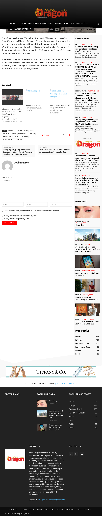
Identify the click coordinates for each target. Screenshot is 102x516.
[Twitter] (63, 135)
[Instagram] (76, 454)
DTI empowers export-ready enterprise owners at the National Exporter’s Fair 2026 (87, 159)
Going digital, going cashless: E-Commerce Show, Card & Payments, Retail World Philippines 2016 (18, 152)
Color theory (80, 225)
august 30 (32, 133)
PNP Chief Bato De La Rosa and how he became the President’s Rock (54, 151)
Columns (79, 509)
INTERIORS (79, 244)
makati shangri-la (8, 139)
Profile (78, 295)
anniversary (6, 133)
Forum (77, 271)
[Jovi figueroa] (7, 166)
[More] (69, 135)
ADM (31, 130)
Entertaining (69, 509)
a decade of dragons (22, 130)
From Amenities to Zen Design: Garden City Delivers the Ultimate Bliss (87, 249)
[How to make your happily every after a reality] (60, 95)
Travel (24, 509)
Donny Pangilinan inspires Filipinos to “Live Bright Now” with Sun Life (86, 122)
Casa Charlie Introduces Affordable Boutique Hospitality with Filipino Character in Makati (85, 96)
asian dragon (22, 133)
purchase (20, 139)
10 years (10, 130)
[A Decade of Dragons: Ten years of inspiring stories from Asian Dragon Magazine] (12, 97)
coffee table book (8, 136)
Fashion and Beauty (82, 221)
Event (52, 509)
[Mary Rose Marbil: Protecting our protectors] (87, 285)
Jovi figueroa (21, 162)
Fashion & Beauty (42, 509)
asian (14, 133)
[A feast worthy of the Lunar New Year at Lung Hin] (87, 309)
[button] (98, 24)
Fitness (31, 509)
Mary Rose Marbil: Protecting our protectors (86, 298)
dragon (17, 136)
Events (77, 44)
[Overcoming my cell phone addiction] (87, 261)
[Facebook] (57, 135)
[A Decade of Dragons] (36, 95)
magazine (25, 136)
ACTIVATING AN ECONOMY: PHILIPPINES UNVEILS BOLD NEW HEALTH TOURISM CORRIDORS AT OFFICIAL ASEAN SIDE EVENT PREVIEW (87, 70)
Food (77, 319)
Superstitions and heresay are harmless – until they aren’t (86, 49)
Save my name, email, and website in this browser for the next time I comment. (32, 211)
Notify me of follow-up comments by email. (21, 216)
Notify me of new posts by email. (17, 219)
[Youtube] (82, 454)
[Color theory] (87, 212)
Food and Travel (80, 91)
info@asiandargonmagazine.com (51, 499)
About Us (87, 509)
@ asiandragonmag (66, 383)
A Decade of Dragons (34, 105)
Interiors (60, 509)
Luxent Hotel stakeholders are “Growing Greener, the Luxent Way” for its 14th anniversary (86, 181)
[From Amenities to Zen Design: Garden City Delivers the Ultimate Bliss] (87, 235)
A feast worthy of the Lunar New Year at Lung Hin (87, 323)
